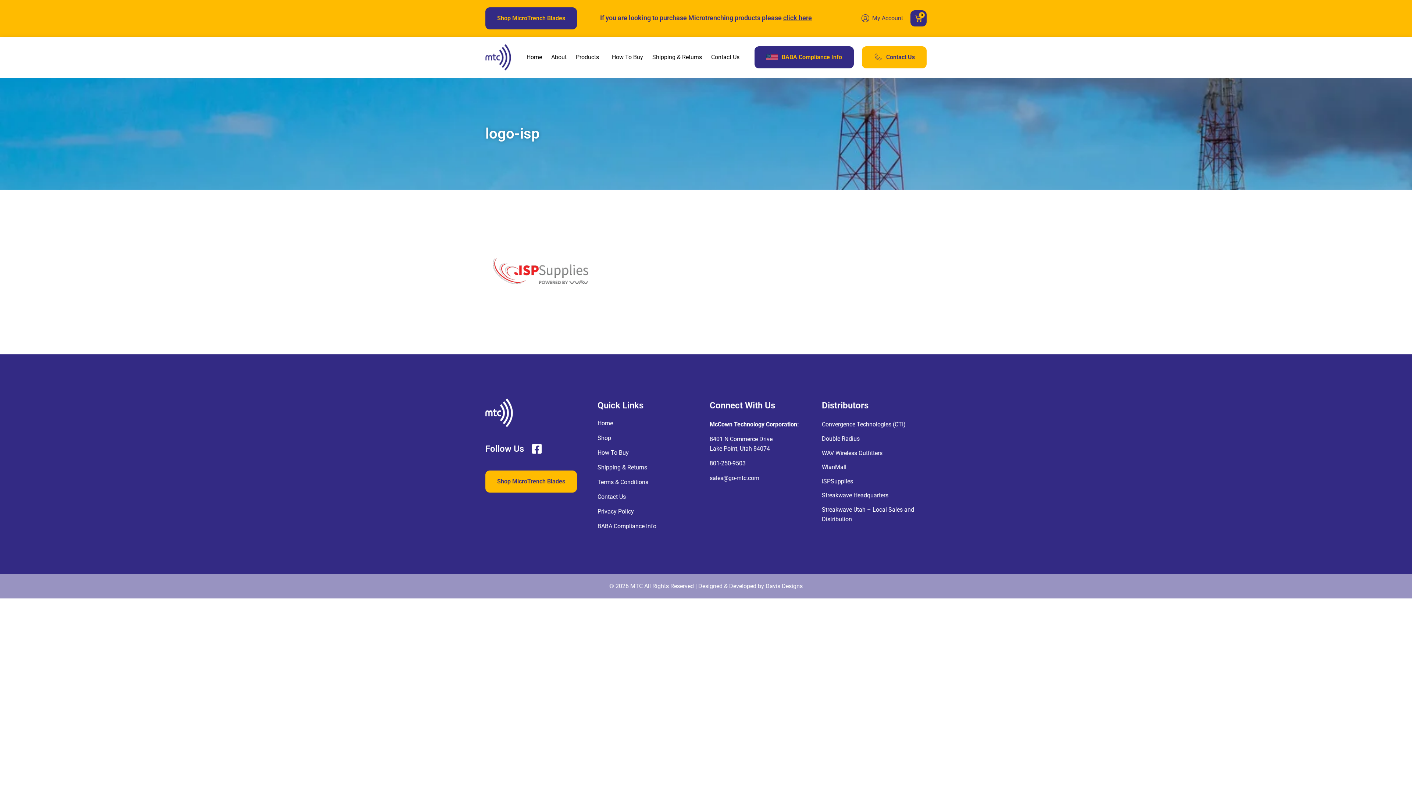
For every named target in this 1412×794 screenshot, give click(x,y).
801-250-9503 (728, 463)
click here (797, 18)
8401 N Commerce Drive (741, 439)
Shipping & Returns (677, 57)
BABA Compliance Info (627, 526)
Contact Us (725, 57)
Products (587, 57)
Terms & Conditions (623, 482)
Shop (604, 437)
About (559, 57)
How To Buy (627, 57)
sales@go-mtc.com (734, 478)
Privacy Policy (616, 511)
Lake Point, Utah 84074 (740, 448)
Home (534, 57)
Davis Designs (784, 586)
